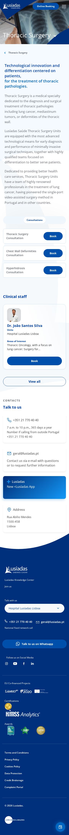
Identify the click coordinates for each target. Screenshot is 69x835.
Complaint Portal (14, 787)
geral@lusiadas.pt (52, 622)
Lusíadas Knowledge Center (19, 580)
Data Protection (13, 773)
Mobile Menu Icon (64, 6)
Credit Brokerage (14, 780)
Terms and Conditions (17, 752)
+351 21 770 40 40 (20, 622)
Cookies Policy (12, 766)
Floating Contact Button (61, 827)
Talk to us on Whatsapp (37, 644)
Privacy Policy (12, 759)
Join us (8, 586)
